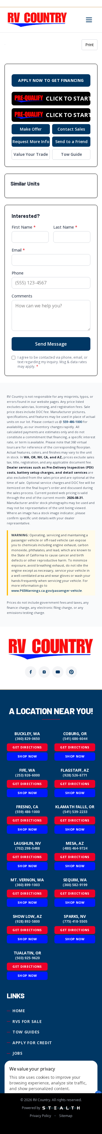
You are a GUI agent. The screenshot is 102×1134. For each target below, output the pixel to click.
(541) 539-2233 (75, 812)
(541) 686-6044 (75, 739)
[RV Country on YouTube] (57, 672)
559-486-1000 (72, 422)
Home (18, 1010)
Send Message (51, 344)
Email (18, 250)
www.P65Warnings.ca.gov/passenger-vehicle (46, 590)
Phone (18, 273)
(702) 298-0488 (27, 848)
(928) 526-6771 (75, 775)
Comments (22, 296)
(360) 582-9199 (75, 885)
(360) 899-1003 (27, 885)
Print (89, 44)
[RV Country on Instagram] (44, 672)
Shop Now (27, 756)
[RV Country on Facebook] (30, 672)
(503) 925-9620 (27, 958)
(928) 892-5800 (27, 921)
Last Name (65, 227)
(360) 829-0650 (27, 739)
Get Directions (27, 747)
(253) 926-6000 (27, 775)
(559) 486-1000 (27, 812)
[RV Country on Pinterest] (71, 672)
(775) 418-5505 (75, 921)
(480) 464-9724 (75, 848)
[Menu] (89, 20)
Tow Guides (26, 1032)
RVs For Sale (27, 1021)
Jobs (17, 1053)
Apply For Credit (32, 1042)
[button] (51, 98)
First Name (24, 227)
